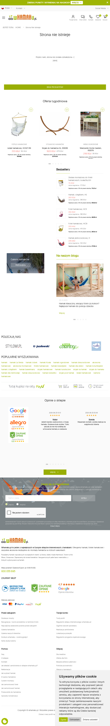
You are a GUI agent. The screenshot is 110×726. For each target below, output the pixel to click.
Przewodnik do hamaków (11, 692)
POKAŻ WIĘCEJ (55, 526)
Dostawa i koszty (7, 618)
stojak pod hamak (66, 373)
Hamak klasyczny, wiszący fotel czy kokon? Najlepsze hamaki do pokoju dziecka (79, 304)
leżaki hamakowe (84, 373)
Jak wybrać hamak (8, 673)
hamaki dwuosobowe (81, 362)
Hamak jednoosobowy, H (79, 238)
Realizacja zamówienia (65, 629)
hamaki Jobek (31, 362)
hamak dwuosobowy (31, 373)
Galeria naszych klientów (10, 633)
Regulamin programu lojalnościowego (71, 637)
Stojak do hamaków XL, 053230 (55, 148)
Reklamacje (5, 669)
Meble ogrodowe (90, 144)
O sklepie (4, 658)
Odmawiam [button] (75, 719)
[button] (73, 18)
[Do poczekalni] (31, 110)
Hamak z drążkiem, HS (77, 194)
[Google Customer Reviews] (68, 588)
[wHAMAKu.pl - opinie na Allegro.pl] (18, 425)
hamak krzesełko (49, 373)
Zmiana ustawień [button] (90, 719)
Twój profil (60, 618)
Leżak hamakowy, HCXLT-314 (19, 148)
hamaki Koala (45, 362)
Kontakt (19, 8)
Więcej (62, 313)
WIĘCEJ (75, 2)
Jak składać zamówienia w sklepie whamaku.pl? (19, 665)
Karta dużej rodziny (8, 641)
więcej (52, 472)
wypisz (22, 504)
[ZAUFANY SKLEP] (13, 588)
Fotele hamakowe (19, 144)
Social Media (100, 8)
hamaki (4, 362)
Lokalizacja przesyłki (64, 633)
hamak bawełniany (27, 369)
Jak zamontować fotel (9, 684)
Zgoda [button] (63, 719)
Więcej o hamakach (63, 669)
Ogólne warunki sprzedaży (66, 626)
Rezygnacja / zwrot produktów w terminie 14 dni (19, 622)
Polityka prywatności (64, 665)
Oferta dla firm (61, 658)
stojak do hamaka (96, 369)
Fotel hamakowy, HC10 (77, 223)
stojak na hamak (80, 369)
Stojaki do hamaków (55, 144)
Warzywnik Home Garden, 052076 (91, 149)
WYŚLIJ (84, 498)
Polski (7, 8)
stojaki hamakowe (44, 369)
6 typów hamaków (8, 677)
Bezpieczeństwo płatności (66, 662)
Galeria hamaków (20, 259)
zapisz (11, 504)
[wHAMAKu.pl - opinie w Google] (18, 413)
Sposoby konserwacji (9, 696)
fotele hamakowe (41, 366)
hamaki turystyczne (63, 369)
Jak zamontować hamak (10, 688)
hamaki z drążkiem (9, 369)
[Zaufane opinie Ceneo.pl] (41, 588)
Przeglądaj (20, 265)
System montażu (7, 681)
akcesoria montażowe (22, 366)
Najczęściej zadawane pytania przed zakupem (19, 626)
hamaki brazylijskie (58, 366)
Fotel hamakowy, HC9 (77, 209)
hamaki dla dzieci (76, 366)
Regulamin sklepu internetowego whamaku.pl (73, 622)
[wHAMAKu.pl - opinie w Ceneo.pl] (18, 437)
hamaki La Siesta (16, 362)
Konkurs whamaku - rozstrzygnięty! (14, 637)
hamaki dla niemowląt (10, 373)
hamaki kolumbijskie (94, 366)
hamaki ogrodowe (61, 362)
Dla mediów (61, 654)
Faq (2, 654)
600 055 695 (8, 571)
